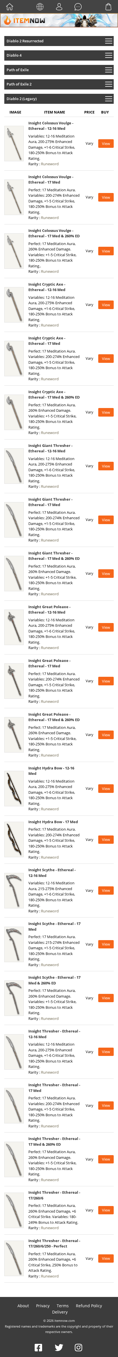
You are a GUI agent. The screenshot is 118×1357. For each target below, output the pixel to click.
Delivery (60, 1312)
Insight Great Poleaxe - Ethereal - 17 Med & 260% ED (54, 717)
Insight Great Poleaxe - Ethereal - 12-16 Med (49, 609)
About (23, 1305)
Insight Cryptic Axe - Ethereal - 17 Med (46, 340)
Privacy (43, 1305)
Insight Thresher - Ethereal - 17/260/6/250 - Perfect (54, 1243)
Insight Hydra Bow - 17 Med (53, 821)
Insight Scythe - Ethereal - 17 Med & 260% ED (54, 980)
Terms (63, 1305)
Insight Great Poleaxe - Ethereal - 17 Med (49, 663)
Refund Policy (89, 1305)
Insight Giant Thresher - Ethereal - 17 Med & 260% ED (54, 555)
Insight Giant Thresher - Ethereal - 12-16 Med (50, 448)
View (106, 143)
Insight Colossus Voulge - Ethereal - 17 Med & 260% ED (54, 233)
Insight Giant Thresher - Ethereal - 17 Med (50, 502)
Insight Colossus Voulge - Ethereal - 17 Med (50, 179)
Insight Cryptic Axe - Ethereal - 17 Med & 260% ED (54, 394)
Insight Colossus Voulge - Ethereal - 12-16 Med (50, 125)
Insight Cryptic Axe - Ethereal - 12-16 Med (46, 287)
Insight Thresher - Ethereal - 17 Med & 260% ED (54, 1141)
